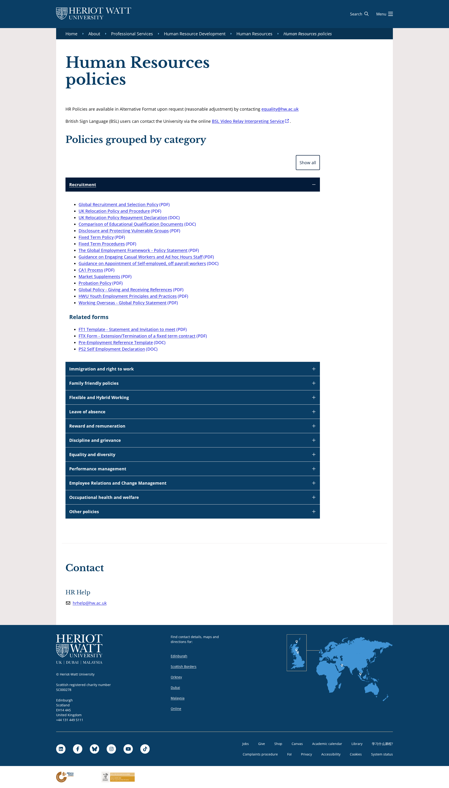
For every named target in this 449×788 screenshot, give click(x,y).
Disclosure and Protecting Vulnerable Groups (124, 230)
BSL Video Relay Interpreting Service (248, 121)
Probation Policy (95, 283)
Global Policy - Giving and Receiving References (125, 289)
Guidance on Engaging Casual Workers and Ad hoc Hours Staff (141, 257)
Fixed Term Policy (96, 237)
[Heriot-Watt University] (93, 14)
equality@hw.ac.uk (280, 109)
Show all (308, 162)
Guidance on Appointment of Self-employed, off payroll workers (142, 263)
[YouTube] (128, 749)
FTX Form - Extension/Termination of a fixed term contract (137, 336)
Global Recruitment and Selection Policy (118, 204)
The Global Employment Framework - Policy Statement (133, 250)
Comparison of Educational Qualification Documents (131, 224)
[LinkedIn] (60, 749)
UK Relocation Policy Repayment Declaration (123, 217)
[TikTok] (145, 749)
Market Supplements (99, 276)
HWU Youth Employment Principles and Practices (128, 296)
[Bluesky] (94, 749)
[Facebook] (77, 749)
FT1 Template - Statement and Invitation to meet (127, 329)
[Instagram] (111, 749)
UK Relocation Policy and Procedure (114, 211)
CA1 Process (91, 270)
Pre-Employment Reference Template (116, 342)
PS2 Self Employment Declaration (112, 349)
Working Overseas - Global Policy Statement (123, 302)
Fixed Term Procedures (102, 244)
